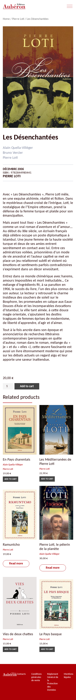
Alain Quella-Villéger (18, 148)
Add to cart (27, 386)
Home (6, 19)
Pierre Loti (18, 19)
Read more (16, 563)
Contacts (21, 674)
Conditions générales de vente (36, 677)
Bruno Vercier (13, 153)
